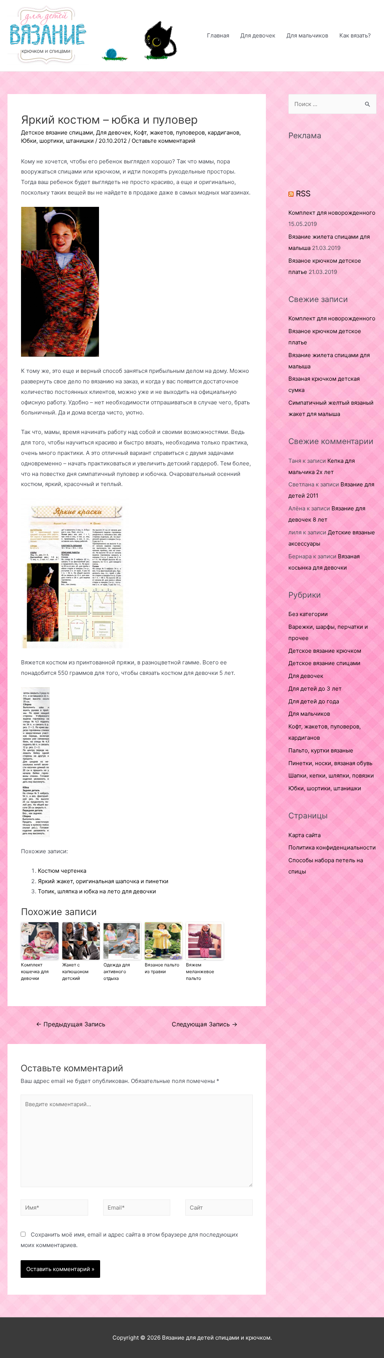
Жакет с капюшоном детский (75, 971)
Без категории (308, 614)
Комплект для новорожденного (331, 212)
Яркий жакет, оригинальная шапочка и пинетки (103, 881)
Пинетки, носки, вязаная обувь (330, 763)
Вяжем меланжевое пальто (200, 971)
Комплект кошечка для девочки (35, 971)
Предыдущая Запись (70, 1024)
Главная (218, 35)
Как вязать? (355, 35)
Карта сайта (304, 835)
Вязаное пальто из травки (162, 968)
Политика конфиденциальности (332, 847)
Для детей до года (313, 701)
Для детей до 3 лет (315, 688)
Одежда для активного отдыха (117, 971)
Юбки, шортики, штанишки (57, 140)
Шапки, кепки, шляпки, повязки (331, 775)
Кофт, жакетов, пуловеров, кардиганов (186, 132)
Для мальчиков (307, 35)
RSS (303, 193)
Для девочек (257, 35)
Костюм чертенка (62, 870)
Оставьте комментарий (163, 140)
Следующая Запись (204, 1024)
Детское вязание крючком (324, 650)
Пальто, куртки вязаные (320, 750)
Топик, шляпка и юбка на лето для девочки (97, 891)
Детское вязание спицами (57, 132)
